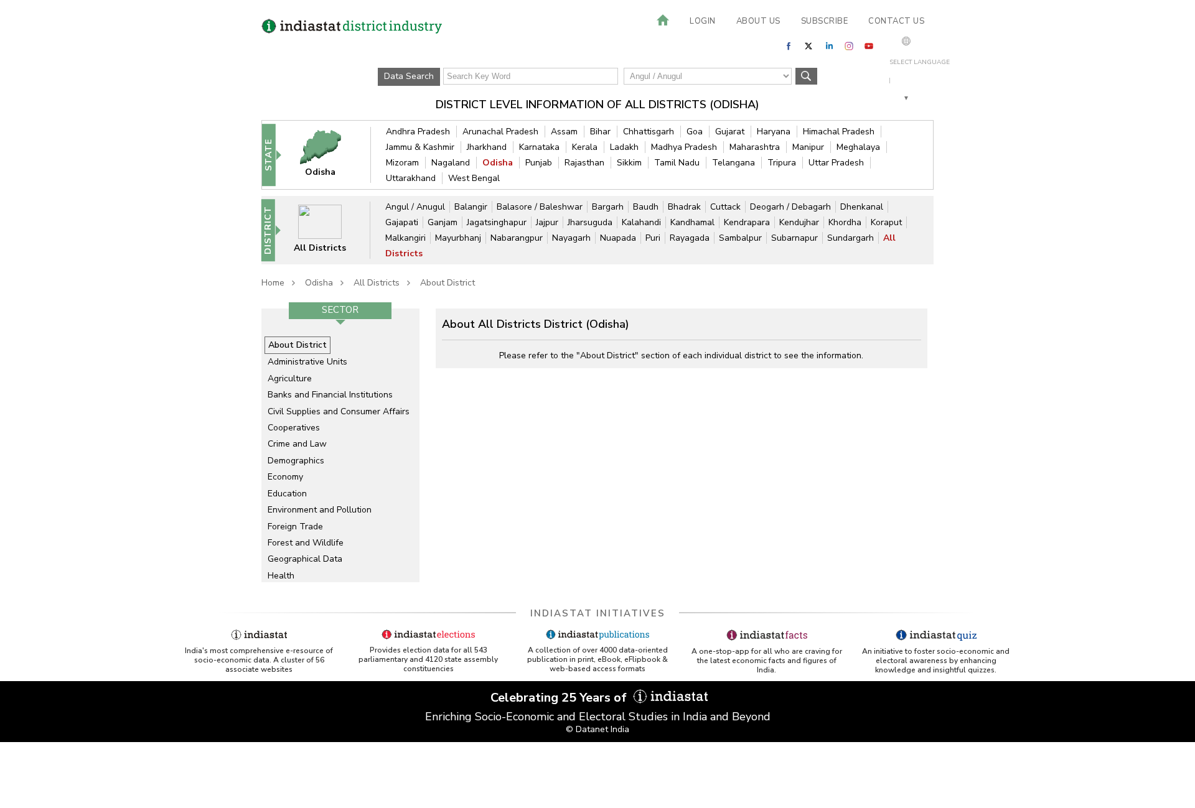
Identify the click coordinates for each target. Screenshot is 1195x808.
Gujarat (729, 131)
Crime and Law (297, 444)
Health (281, 576)
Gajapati (401, 222)
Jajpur (547, 222)
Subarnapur (794, 238)
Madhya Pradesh (684, 147)
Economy (285, 477)
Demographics (296, 461)
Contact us (896, 21)
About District (447, 283)
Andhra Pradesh (418, 131)
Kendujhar (799, 222)
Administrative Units (307, 362)
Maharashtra (754, 147)
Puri (652, 238)
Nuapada (618, 238)
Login (703, 21)
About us (758, 21)
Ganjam (442, 222)
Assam (564, 131)
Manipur (808, 147)
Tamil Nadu (677, 163)
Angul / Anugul (415, 207)
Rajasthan (584, 163)
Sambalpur (740, 238)
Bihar (600, 131)
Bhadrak (684, 207)
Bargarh (608, 207)
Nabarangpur (516, 238)
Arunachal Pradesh (500, 131)
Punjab (538, 163)
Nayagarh (571, 238)
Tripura (781, 163)
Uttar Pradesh (836, 163)
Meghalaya (858, 147)
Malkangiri (405, 238)
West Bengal (474, 178)
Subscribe (824, 21)
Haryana (773, 131)
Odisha (497, 163)
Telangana (733, 163)
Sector (340, 310)
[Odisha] (329, 154)
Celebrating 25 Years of (560, 697)
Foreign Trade (295, 526)
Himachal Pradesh (838, 131)
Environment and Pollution (320, 510)
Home (272, 283)
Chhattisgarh (648, 131)
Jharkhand (487, 147)
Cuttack (725, 207)
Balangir (470, 207)
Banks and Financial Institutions (330, 395)
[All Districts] (328, 230)
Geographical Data (305, 559)
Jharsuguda (590, 222)
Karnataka (539, 147)
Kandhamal (692, 222)
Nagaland (450, 163)
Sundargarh (850, 238)
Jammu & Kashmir (420, 147)
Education (287, 493)
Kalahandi (641, 222)
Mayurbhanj (458, 238)
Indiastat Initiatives (597, 613)
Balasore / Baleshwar (540, 207)
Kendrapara (747, 222)
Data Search (409, 76)
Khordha (844, 222)
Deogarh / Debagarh (790, 207)
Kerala (585, 147)
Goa (695, 131)
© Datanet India (597, 729)
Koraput (886, 222)
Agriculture (290, 378)
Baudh (645, 207)
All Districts (377, 283)
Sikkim (629, 163)
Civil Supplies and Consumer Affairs (339, 411)
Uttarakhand (411, 178)
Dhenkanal (861, 207)
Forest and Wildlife (306, 543)
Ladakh (624, 147)
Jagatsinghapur (497, 222)
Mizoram (402, 163)
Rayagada (690, 238)
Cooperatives (294, 428)
